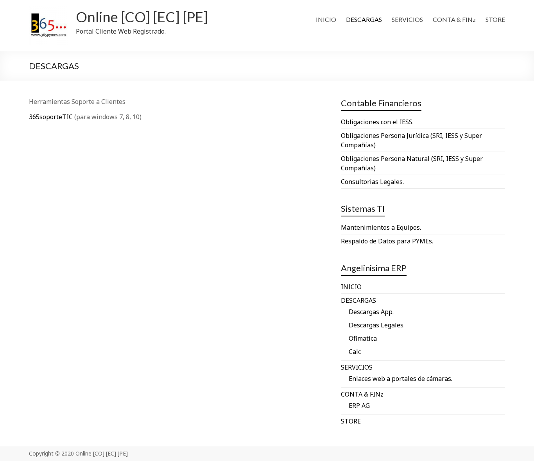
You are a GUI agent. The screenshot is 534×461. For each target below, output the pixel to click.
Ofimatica (363, 338)
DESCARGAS (364, 19)
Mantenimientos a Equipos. (381, 227)
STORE (495, 19)
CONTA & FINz (454, 19)
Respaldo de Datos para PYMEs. (387, 241)
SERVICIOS (407, 19)
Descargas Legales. (377, 325)
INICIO (326, 19)
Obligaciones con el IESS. (377, 122)
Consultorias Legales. (372, 181)
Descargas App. (371, 311)
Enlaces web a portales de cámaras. (400, 378)
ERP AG (359, 405)
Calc (355, 351)
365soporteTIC (51, 117)
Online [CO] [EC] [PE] (142, 16)
